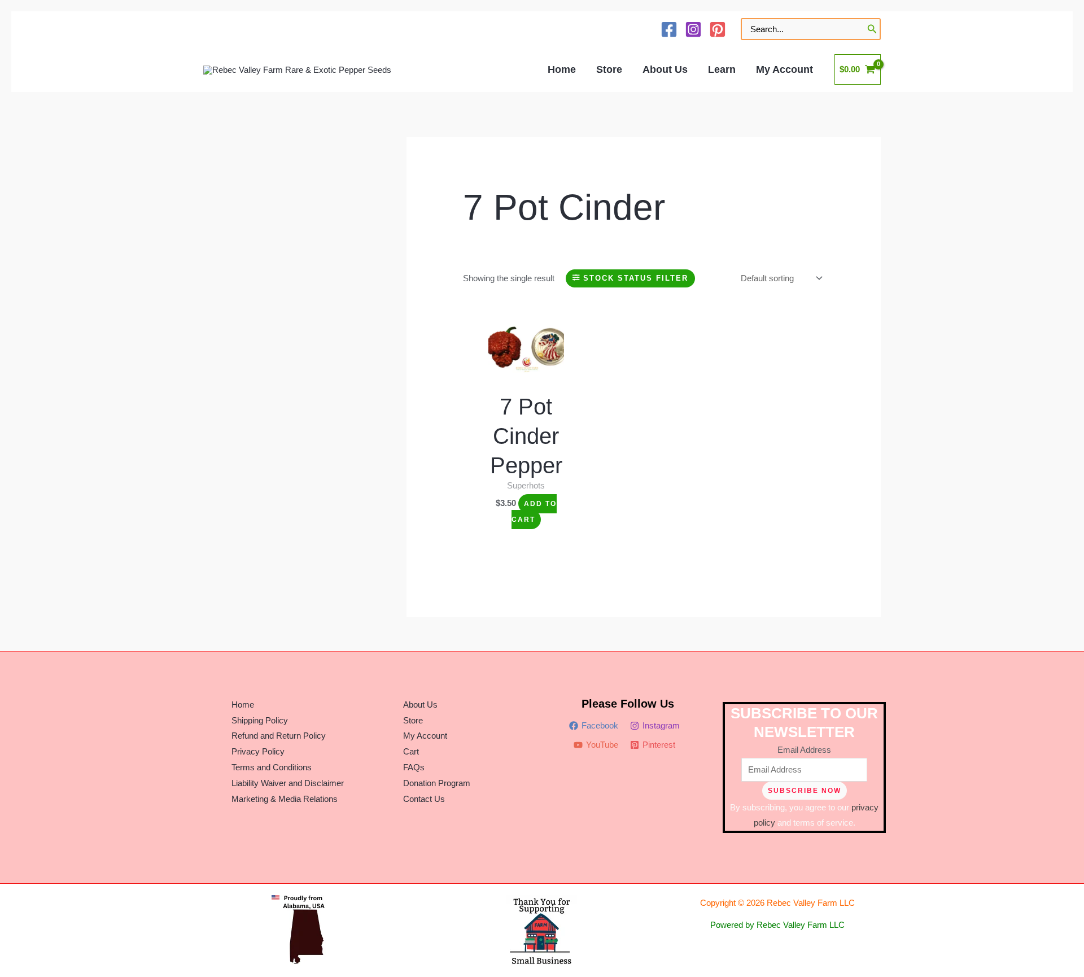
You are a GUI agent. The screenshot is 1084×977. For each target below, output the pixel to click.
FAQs (414, 767)
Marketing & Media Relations (284, 799)
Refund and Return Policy (278, 735)
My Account (425, 735)
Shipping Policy (259, 720)
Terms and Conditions (271, 767)
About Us (420, 704)
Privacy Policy (258, 751)
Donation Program (436, 783)
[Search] (872, 29)
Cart (411, 751)
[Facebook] (669, 29)
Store (413, 720)
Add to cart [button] (534, 512)
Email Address (804, 749)
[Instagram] (693, 29)
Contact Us (424, 799)
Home (242, 704)
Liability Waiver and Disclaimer (287, 783)
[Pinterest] (717, 29)
